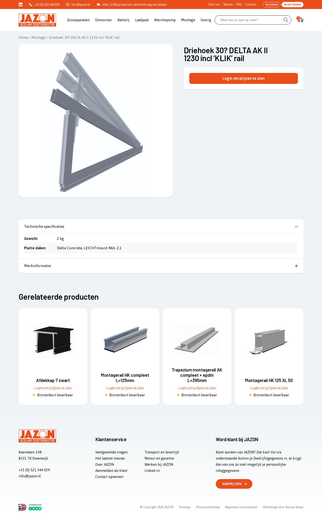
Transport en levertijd (162, 452)
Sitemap (184, 507)
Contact (250, 4)
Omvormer (103, 20)
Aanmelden (231, 484)
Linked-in (152, 471)
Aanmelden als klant (111, 471)
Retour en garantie (159, 458)
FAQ (239, 4)
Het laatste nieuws (110, 458)
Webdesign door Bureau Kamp (283, 507)
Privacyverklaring (207, 507)
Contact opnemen (109, 477)
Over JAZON (104, 464)
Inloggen (271, 4)
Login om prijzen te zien (244, 78)
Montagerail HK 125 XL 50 (269, 380)
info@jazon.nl (80, 4)
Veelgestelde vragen (111, 452)
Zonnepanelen (78, 20)
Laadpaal (142, 20)
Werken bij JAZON (159, 464)
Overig (206, 20)
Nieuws (228, 4)
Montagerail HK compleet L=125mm (125, 377)
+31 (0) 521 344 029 (47, 4)
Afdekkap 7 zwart (53, 380)
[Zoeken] (285, 20)
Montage (188, 20)
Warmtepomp (165, 20)
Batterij (123, 20)
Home (23, 37)
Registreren (292, 4)
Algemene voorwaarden (241, 507)
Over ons (214, 4)
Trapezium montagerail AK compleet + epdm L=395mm (197, 375)
